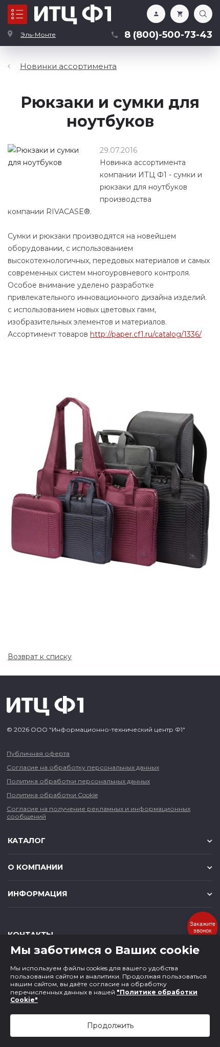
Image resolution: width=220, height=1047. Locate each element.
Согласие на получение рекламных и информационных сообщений (98, 812)
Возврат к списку (40, 656)
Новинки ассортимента (68, 66)
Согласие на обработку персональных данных (83, 767)
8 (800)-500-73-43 (168, 34)
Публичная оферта (38, 753)
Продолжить (110, 1025)
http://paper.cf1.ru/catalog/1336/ (146, 334)
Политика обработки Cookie (52, 795)
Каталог (17, 14)
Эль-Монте (38, 34)
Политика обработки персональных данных (78, 781)
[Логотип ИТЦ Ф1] (72, 15)
